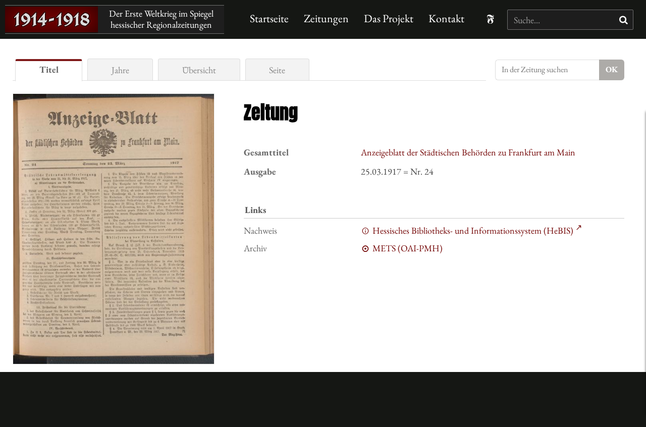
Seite (277, 70)
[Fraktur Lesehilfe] (490, 19)
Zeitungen (326, 18)
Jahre (120, 70)
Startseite (269, 18)
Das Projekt (388, 18)
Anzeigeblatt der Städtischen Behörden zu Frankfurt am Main (468, 152)
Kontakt (446, 18)
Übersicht (199, 70)
